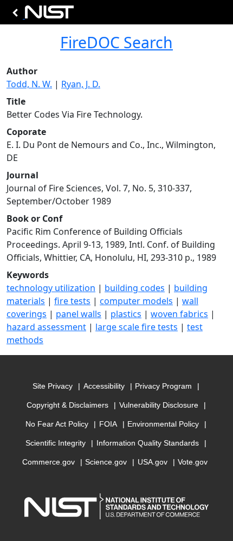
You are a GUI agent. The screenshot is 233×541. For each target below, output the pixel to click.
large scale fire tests (136, 327)
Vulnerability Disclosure (158, 405)
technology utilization (51, 288)
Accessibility (104, 386)
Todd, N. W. (29, 84)
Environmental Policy (163, 424)
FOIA (108, 424)
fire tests (72, 301)
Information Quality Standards (147, 443)
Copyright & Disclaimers (67, 405)
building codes (135, 288)
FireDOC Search (116, 42)
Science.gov (106, 462)
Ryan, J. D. (80, 84)
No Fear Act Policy (56, 424)
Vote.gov (193, 462)
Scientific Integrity (55, 443)
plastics (126, 314)
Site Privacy (53, 386)
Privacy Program (163, 386)
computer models (136, 301)
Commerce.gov (48, 462)
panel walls (78, 314)
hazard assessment (46, 327)
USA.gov (152, 462)
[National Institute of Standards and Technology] (41, 14)
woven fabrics (179, 314)
